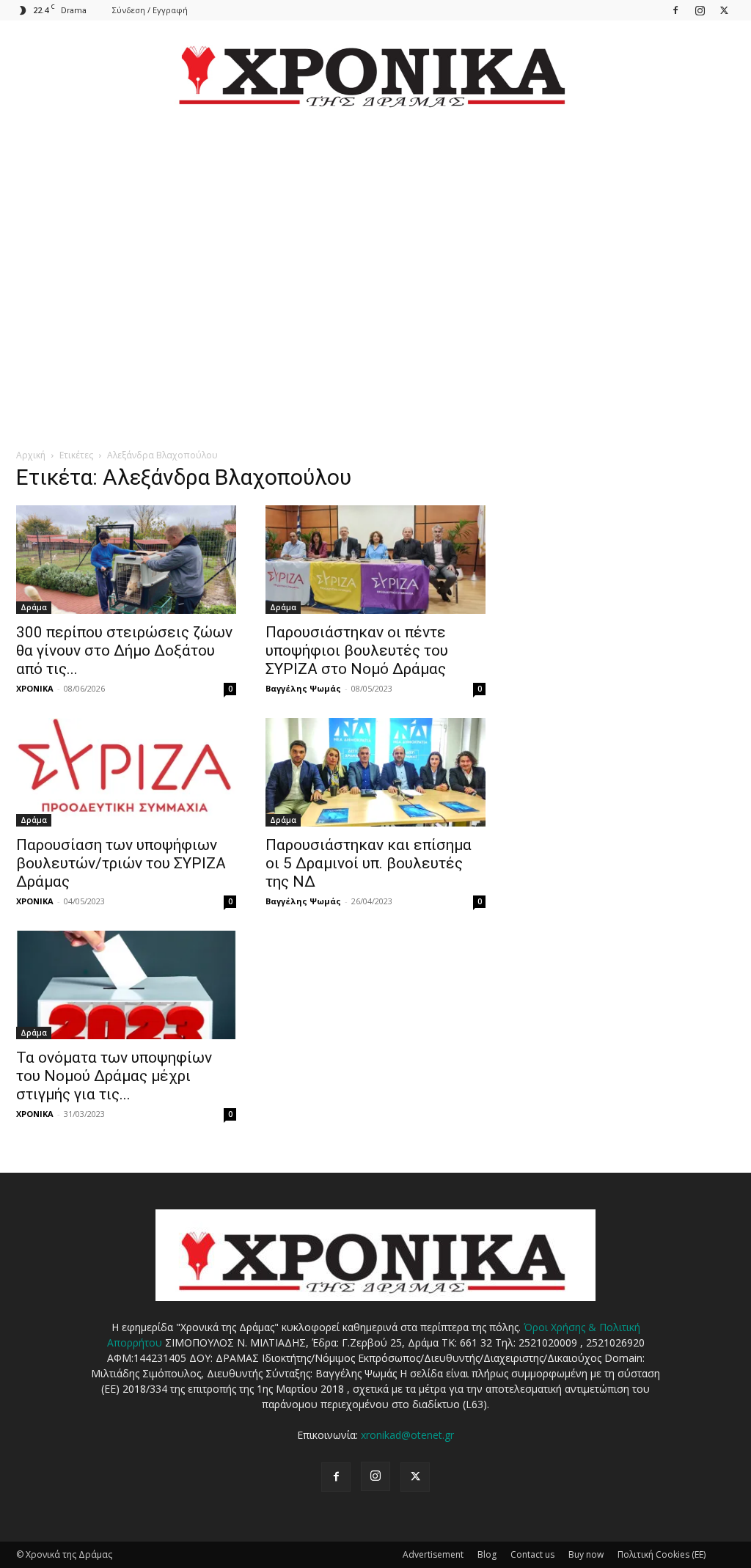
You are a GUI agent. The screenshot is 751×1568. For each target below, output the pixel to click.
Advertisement (433, 1554)
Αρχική (30, 455)
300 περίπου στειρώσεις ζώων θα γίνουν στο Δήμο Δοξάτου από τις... (124, 650)
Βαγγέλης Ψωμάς (303, 688)
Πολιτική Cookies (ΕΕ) (662, 1554)
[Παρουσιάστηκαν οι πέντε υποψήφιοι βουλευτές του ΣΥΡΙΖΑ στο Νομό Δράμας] (375, 559)
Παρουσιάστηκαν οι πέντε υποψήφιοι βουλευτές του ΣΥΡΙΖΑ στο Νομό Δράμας (356, 650)
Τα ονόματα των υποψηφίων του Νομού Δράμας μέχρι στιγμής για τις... (114, 1076)
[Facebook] (675, 10)
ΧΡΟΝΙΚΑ (35, 688)
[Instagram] (700, 10)
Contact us (532, 1554)
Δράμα (34, 607)
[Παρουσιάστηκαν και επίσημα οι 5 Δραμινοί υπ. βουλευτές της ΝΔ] (375, 772)
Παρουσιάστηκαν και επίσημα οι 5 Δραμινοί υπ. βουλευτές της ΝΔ (368, 863)
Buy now (586, 1554)
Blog (487, 1554)
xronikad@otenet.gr (407, 1435)
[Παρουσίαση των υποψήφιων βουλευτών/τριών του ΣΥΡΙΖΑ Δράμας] (126, 772)
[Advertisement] (375, 261)
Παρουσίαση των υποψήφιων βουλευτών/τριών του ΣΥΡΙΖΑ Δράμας (121, 863)
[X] (724, 10)
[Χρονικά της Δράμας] (375, 69)
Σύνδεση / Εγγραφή (150, 9)
